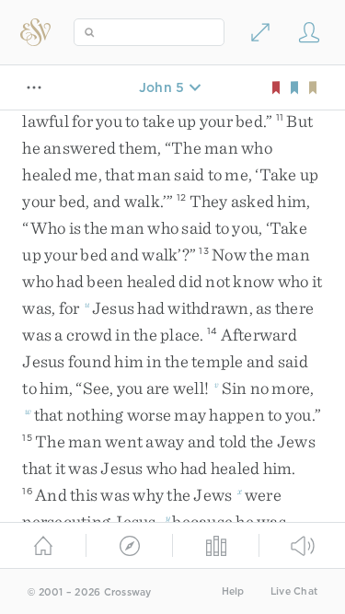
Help (233, 591)
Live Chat (293, 591)
